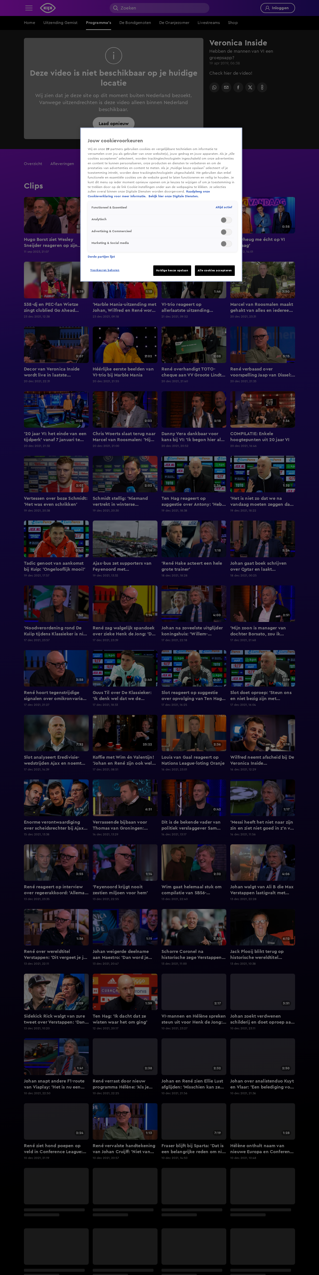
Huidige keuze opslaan (172, 270)
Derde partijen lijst (101, 256)
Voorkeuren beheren (104, 270)
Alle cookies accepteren (215, 270)
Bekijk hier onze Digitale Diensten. (174, 196)
